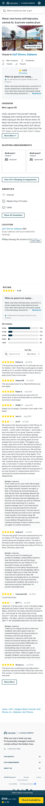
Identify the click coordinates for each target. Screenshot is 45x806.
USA (11, 709)
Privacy (39, 777)
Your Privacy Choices (26, 784)
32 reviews (23, 73)
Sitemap (26, 777)
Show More (9, 682)
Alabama (32, 54)
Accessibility (13, 784)
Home (4, 709)
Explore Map (35, 241)
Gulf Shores (19, 54)
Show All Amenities (13, 215)
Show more (9, 136)
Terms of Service (22, 780)
